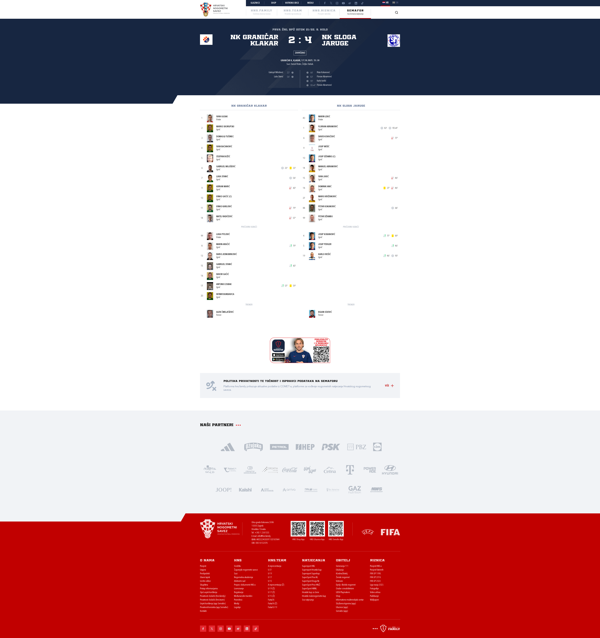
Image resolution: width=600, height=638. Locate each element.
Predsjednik (205, 574)
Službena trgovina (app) (346, 604)
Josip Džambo (325, 157)
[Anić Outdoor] (267, 489)
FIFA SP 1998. (375, 574)
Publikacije (374, 596)
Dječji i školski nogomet (345, 585)
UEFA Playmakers (343, 592)
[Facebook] (325, 3)
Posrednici (238, 600)
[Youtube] (343, 3)
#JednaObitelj (342, 574)
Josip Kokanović (326, 234)
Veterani (339, 581)
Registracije (238, 592)
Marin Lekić (324, 117)
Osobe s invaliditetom (345, 589)
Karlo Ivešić (324, 254)
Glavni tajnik (205, 577)
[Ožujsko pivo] (253, 446)
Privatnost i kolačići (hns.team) (212, 600)
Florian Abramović (328, 127)
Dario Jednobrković (226, 254)
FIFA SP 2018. (375, 577)
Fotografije (374, 589)
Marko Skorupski (225, 127)
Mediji (310, 3)
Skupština (204, 585)
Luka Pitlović (223, 234)
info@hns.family (264, 536)
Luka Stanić (222, 177)
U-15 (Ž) (271, 596)
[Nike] (228, 446)
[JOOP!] (223, 489)
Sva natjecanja (308, 600)
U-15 (270, 581)
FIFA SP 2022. (375, 581)
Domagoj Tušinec (225, 137)
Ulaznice (255, 3)
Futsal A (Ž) (272, 604)
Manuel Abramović (328, 167)
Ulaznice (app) (342, 607)
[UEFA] (368, 532)
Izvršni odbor (205, 581)
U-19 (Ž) (271, 589)
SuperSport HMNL (309, 589)
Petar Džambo (325, 216)
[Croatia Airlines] (270, 469)
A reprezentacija (274, 566)
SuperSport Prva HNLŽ (311, 585)
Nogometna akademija (243, 577)
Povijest (203, 566)
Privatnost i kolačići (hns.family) (212, 596)
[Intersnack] (310, 469)
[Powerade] (370, 469)
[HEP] (305, 446)
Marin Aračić (223, 244)
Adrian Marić (223, 186)
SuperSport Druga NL (310, 581)
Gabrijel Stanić (224, 264)
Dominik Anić (325, 186)
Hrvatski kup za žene (310, 592)
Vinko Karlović (224, 206)
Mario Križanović (327, 196)
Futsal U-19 (272, 607)
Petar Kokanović (327, 206)
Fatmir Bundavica (225, 294)
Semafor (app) (342, 611)
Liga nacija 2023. (377, 585)
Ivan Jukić (323, 177)
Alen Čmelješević (225, 312)
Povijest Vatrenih (376, 570)
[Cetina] (330, 469)
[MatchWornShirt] (377, 489)
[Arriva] (289, 489)
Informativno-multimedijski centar (350, 600)
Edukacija (340, 570)
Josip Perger (324, 244)
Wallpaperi (374, 600)
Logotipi (237, 607)
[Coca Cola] (290, 469)
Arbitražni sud (239, 581)
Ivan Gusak (222, 117)
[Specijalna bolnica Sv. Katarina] (333, 489)
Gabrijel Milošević (225, 167)
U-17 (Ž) (271, 592)
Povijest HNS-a (376, 566)
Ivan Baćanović (224, 147)
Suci (236, 574)
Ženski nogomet (343, 577)
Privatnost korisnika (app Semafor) (214, 607)
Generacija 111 (342, 566)
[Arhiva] (396, 12)
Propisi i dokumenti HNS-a (244, 585)
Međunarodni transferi (243, 596)
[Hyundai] (390, 469)
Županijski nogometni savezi (246, 570)
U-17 (270, 577)
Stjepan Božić (223, 157)
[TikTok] (362, 3)
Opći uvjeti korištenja (208, 592)
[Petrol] (279, 446)
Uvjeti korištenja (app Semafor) (212, 604)
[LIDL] (377, 446)
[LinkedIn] (356, 3)
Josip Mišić (323, 147)
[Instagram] (337, 3)
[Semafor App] (300, 362)
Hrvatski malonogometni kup (314, 596)
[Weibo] (350, 3)
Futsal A (271, 600)
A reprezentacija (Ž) (276, 585)
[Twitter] (331, 3)
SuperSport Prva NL (310, 577)
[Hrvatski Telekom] (350, 469)
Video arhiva (375, 592)
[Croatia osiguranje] (250, 469)
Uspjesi (203, 570)
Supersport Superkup (311, 574)
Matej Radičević (224, 216)
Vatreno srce (292, 3)
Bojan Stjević (325, 312)
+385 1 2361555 (262, 533)
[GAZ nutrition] (355, 489)
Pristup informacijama (209, 589)
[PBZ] (357, 446)
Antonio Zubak (224, 284)
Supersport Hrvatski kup (312, 570)
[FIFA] (390, 532)
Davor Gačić (222, 274)
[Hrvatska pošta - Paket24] (230, 469)
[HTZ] (210, 469)
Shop (273, 3)
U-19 (270, 574)
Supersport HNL (308, 566)
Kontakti (203, 611)
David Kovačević (326, 137)
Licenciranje (239, 589)
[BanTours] (311, 489)
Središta (237, 566)
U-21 (270, 570)
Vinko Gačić (222, 196)
